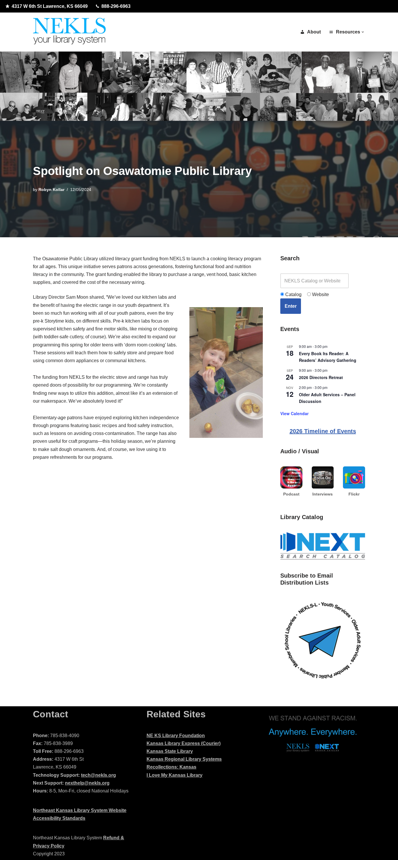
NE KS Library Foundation (176, 735)
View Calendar (294, 413)
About (314, 31)
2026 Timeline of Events (323, 431)
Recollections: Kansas (171, 767)
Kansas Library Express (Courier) (184, 743)
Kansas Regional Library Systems (184, 759)
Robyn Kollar (51, 189)
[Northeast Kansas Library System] (69, 32)
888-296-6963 (116, 6)
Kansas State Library (170, 751)
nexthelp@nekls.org (87, 783)
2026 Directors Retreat (321, 377)
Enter (291, 306)
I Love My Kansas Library (174, 775)
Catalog (293, 294)
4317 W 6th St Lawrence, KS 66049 (50, 6)
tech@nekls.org (98, 775)
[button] (363, 32)
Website (320, 294)
